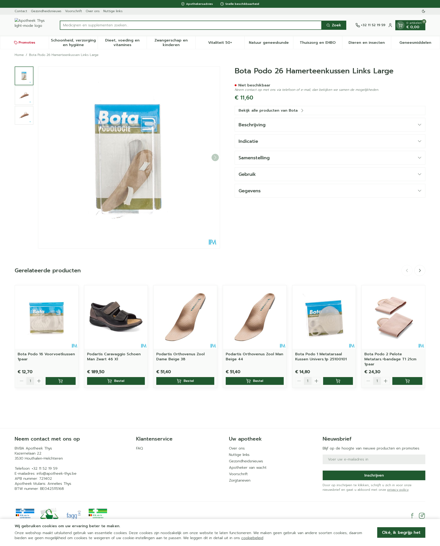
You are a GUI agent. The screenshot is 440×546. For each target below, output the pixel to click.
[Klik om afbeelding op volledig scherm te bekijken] (129, 157)
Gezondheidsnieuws (46, 11)
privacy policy (398, 489)
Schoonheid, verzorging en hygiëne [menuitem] (74, 43)
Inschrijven (374, 475)
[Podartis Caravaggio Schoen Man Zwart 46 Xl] (116, 317)
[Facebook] (412, 515)
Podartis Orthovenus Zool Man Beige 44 (254, 356)
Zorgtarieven (239, 480)
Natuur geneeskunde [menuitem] (271, 44)
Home (19, 55)
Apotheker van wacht (248, 467)
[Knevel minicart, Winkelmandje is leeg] (400, 25)
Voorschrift (73, 11)
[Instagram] (421, 515)
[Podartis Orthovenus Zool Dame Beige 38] (185, 317)
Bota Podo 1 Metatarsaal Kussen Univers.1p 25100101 (321, 356)
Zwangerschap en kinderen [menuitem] (174, 43)
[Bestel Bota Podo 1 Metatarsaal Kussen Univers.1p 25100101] (338, 381)
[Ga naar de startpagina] (33, 25)
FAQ (139, 448)
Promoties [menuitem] (27, 42)
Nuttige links (113, 11)
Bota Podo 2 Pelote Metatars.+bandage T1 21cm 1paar (390, 359)
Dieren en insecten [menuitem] (370, 44)
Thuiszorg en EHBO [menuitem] (321, 44)
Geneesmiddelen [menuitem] (419, 44)
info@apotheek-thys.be (57, 473)
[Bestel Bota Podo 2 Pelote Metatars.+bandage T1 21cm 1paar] (407, 381)
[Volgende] (215, 157)
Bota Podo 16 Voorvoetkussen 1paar (46, 356)
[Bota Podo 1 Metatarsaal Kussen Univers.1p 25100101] (324, 317)
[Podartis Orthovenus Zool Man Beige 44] (254, 317)
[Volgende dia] (419, 270)
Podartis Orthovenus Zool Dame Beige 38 (180, 356)
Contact (21, 11)
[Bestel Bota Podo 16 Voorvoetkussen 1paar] (61, 381)
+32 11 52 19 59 (45, 468)
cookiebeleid (252, 538)
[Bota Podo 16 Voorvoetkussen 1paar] (46, 317)
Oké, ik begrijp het (401, 532)
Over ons (93, 11)
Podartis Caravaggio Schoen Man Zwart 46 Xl (114, 356)
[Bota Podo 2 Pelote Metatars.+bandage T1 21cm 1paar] (393, 317)
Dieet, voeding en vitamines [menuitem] (125, 43)
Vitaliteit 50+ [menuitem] (226, 44)
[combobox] (191, 25)
